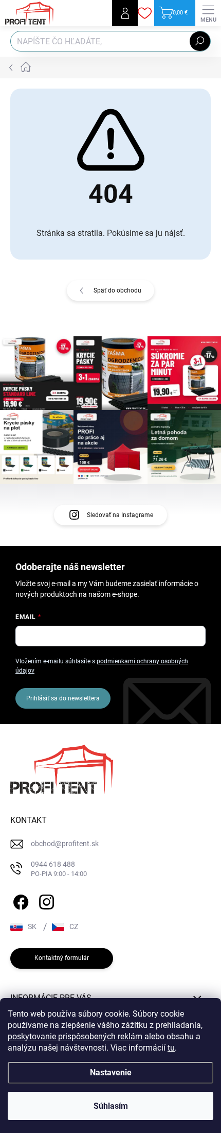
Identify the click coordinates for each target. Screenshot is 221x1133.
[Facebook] (19, 900)
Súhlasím (111, 1106)
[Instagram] (45, 900)
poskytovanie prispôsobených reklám (75, 1036)
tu (171, 1048)
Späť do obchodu (117, 290)
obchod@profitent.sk (65, 843)
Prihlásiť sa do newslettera (63, 698)
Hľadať (200, 41)
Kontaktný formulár (61, 958)
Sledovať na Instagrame (120, 515)
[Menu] (208, 13)
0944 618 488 (59, 869)
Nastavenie (111, 1072)
